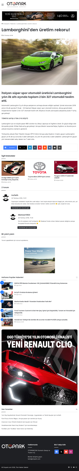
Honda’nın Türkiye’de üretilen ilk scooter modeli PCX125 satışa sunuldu (40, 320)
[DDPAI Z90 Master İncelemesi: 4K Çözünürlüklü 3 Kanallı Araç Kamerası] (7, 286)
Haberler (13, 23)
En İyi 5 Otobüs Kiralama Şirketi (26, 292)
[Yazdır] (60, 148)
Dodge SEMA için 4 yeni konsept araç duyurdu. (10, 179)
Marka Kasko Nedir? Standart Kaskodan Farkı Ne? (33, 301)
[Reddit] (45, 148)
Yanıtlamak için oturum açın (20, 208)
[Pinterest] (40, 148)
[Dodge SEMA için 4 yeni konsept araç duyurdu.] (13, 168)
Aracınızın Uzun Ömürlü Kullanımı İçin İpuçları (16, 422)
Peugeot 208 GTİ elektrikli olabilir (64, 177)
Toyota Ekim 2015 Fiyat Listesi (39, 177)
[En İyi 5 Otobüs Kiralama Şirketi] (7, 295)
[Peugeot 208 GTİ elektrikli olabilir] (65, 167)
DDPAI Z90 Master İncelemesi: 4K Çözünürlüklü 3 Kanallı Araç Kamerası (40, 283)
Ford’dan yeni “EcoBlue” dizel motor (13, 428)
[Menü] (3, 5)
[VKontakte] (50, 148)
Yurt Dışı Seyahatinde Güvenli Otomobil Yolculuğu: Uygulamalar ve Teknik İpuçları (27, 415)
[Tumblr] (35, 148)
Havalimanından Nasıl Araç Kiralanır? (13, 425)
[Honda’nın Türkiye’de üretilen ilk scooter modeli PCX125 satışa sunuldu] (7, 322)
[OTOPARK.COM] (16, 4)
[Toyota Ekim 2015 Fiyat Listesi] (39, 168)
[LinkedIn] (30, 148)
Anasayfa (6, 23)
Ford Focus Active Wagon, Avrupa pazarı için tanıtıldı (18, 418)
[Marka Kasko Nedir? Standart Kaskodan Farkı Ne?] (7, 304)
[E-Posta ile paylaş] (55, 148)
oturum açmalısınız (22, 240)
